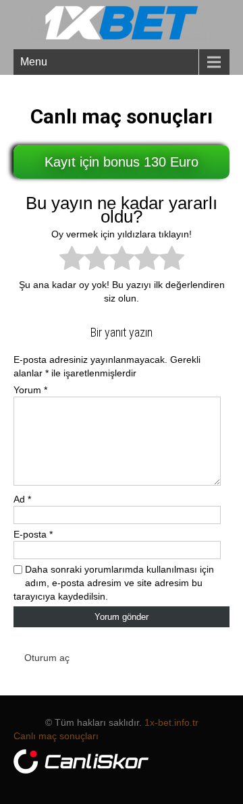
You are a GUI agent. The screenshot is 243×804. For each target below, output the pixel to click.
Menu (33, 61)
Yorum (30, 389)
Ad (22, 499)
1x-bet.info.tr (171, 722)
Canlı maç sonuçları (56, 735)
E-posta (33, 534)
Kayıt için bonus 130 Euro (121, 161)
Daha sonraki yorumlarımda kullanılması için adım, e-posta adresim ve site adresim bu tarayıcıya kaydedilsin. (114, 583)
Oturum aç (47, 657)
